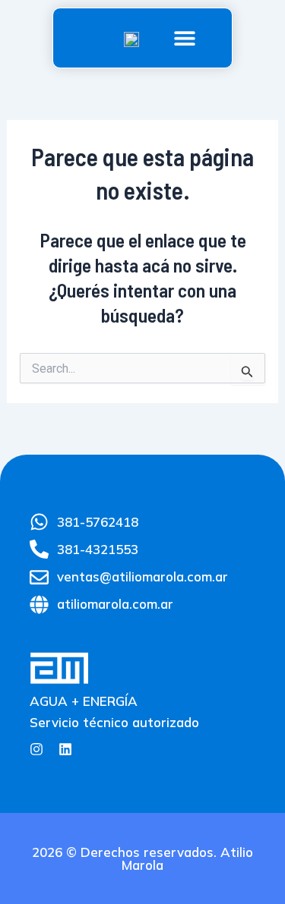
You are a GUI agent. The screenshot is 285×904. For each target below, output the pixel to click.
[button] (184, 38)
